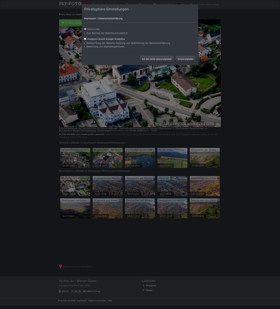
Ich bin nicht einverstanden (157, 59)
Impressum (90, 18)
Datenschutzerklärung (110, 18)
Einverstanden (185, 59)
